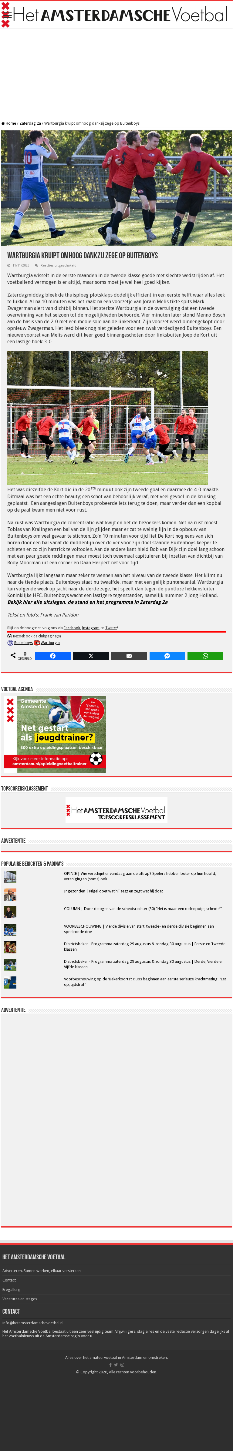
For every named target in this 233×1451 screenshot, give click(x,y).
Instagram (91, 628)
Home (10, 123)
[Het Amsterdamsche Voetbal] (116, 15)
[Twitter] (116, 1365)
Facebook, (72, 628)
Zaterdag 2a (30, 123)
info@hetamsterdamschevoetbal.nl (32, 1323)
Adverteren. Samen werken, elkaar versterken (41, 1270)
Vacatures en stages (19, 1299)
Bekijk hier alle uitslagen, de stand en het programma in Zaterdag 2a (87, 602)
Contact (9, 1280)
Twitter (111, 628)
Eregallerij (11, 1289)
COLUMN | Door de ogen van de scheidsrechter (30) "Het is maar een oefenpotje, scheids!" (143, 908)
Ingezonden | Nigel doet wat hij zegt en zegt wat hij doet (113, 891)
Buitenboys (23, 643)
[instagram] (122, 1365)
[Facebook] (110, 1365)
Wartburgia (50, 643)
